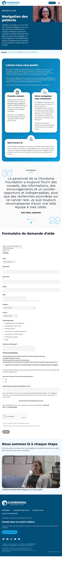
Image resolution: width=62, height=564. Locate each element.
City (4, 294)
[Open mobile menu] (59, 3)
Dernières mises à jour (21, 510)
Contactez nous (38, 510)
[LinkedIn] (19, 539)
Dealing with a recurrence (13, 326)
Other (6, 340)
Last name (6, 276)
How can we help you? (10, 344)
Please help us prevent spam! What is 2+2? (16, 386)
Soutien (4, 52)
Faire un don (52, 2)
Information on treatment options (15, 331)
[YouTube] (15, 539)
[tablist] (31, 195)
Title (4, 258)
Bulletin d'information (10, 513)
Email (4, 286)
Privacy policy (21, 545)
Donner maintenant (9, 532)
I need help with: (8, 320)
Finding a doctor (10, 328)
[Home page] (11, 2)
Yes (6, 379)
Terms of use (29, 545)
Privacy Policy (12, 407)
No (6, 382)
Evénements (6, 510)
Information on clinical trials (14, 334)
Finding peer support (11, 337)
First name (6, 266)
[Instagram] (11, 539)
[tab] (27, 219)
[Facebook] (7, 539)
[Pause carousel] (31, 223)
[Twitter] (3, 539)
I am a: (5, 312)
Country (5, 304)
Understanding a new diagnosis (14, 323)
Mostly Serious (56, 551)
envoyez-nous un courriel (15, 103)
